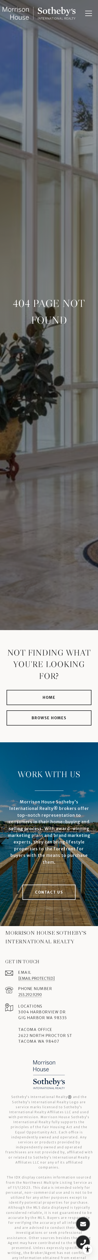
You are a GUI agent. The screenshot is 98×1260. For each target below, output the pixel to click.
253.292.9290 (30, 994)
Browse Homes (49, 718)
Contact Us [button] (49, 892)
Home (49, 697)
